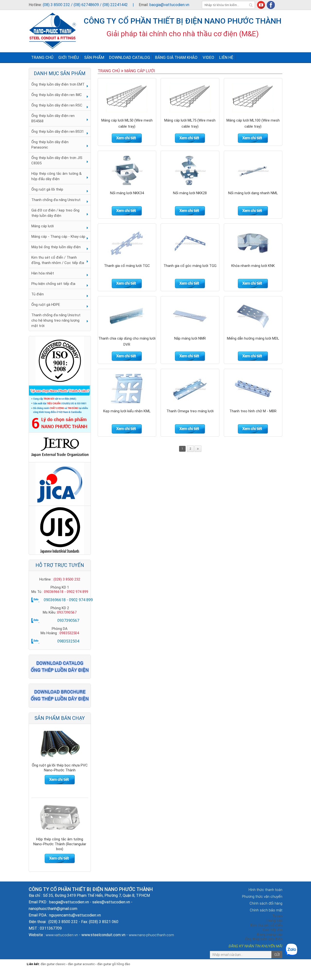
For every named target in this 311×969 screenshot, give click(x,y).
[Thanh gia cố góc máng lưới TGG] (190, 243)
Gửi (277, 955)
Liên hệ (226, 57)
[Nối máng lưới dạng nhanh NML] (253, 170)
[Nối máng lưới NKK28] (190, 170)
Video (208, 57)
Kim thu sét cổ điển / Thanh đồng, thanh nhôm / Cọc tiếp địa (57, 260)
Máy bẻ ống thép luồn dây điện (56, 247)
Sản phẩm (94, 57)
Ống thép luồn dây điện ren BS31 (57, 131)
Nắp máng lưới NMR (190, 338)
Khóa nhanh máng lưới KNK (253, 266)
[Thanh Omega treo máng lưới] (190, 388)
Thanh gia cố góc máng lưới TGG (190, 266)
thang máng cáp (269, 934)
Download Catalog (129, 57)
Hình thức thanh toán (265, 890)
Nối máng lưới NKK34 (127, 193)
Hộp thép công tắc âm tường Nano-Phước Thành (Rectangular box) (59, 770)
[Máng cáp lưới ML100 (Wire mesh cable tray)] (253, 97)
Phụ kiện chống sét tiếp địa (53, 284)
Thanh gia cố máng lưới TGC (127, 266)
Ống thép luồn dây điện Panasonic (50, 145)
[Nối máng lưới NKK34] (126, 170)
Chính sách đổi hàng (266, 903)
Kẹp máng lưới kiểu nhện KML (127, 411)
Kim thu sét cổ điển (266, 925)
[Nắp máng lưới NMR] (190, 315)
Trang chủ (42, 57)
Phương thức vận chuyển (262, 896)
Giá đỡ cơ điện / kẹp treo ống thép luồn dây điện (55, 213)
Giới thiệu (68, 57)
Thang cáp (273, 920)
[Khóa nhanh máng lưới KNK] (253, 243)
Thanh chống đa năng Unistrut (55, 200)
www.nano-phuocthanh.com (151, 935)
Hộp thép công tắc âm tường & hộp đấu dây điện (56, 176)
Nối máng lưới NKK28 (190, 193)
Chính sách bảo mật (266, 910)
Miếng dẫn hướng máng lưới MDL (253, 338)
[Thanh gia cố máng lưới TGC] (126, 243)
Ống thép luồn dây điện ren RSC (56, 105)
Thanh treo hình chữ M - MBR (252, 411)
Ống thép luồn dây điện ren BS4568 (53, 118)
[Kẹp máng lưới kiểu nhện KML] (126, 388)
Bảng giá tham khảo (176, 57)
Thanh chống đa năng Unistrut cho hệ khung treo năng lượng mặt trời (55, 320)
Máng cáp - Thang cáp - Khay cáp (58, 236)
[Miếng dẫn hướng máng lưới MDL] (253, 315)
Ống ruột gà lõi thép (47, 189)
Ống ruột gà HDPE (45, 304)
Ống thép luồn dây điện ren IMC (56, 95)
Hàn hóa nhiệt (42, 273)
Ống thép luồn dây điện (263, 939)
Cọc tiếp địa (272, 930)
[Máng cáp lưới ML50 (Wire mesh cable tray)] (126, 97)
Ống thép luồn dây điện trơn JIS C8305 (56, 160)
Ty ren (277, 916)
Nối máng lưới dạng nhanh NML (253, 193)
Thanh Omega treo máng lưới (190, 411)
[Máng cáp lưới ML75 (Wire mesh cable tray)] (190, 97)
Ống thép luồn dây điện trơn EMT (58, 84)
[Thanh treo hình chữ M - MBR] (253, 388)
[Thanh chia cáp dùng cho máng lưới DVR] (126, 315)
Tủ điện (37, 294)
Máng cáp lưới (42, 226)
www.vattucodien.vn (62, 935)
